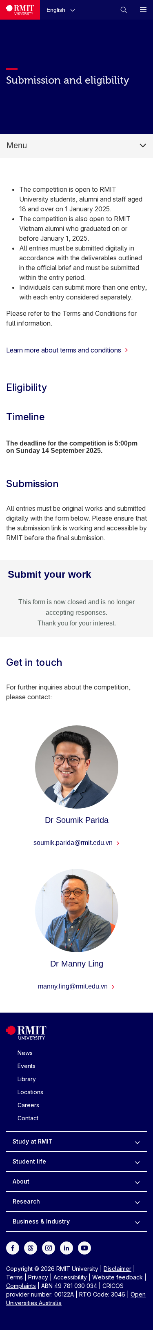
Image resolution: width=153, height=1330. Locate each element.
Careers (28, 1105)
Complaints (21, 1285)
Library (27, 1078)
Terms (14, 1277)
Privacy (38, 1277)
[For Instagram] (48, 1247)
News (25, 1052)
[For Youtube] (84, 1247)
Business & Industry (41, 1221)
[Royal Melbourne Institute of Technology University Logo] (20, 10)
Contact (28, 1118)
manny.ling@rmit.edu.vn (73, 986)
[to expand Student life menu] (137, 1161)
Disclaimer (117, 1268)
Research (26, 1201)
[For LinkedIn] (66, 1247)
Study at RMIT (33, 1141)
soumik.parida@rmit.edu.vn (73, 842)
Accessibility (70, 1277)
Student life (29, 1161)
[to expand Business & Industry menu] (137, 1221)
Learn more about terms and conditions (63, 350)
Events (26, 1065)
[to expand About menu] (137, 1181)
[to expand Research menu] (137, 1201)
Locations (30, 1091)
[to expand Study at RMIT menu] (137, 1141)
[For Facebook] (12, 1247)
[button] (62, 9)
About (21, 1181)
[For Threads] (30, 1247)
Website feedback (117, 1277)
